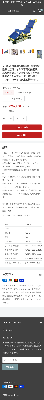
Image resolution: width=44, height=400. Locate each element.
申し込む (10, 367)
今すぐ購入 (22, 135)
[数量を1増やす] (23, 118)
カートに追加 (22, 127)
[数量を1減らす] (10, 118)
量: (3, 118)
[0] (39, 10)
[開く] (34, 11)
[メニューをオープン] (3, 11)
